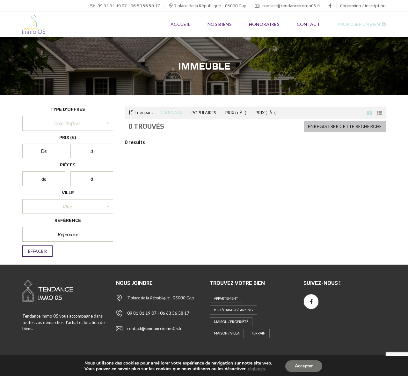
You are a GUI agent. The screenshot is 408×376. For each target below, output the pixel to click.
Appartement (226, 298)
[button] (67, 123)
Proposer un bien (359, 24)
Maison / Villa (226, 333)
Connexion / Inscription (363, 5)
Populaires (204, 112)
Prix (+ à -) (235, 112)
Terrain (258, 333)
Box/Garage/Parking (233, 310)
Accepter (304, 366)
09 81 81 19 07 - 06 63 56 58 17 (128, 5)
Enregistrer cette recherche (345, 126)
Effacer (37, 251)
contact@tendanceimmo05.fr (290, 5)
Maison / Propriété (231, 322)
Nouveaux (171, 112)
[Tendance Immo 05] (33, 24)
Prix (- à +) (266, 112)
